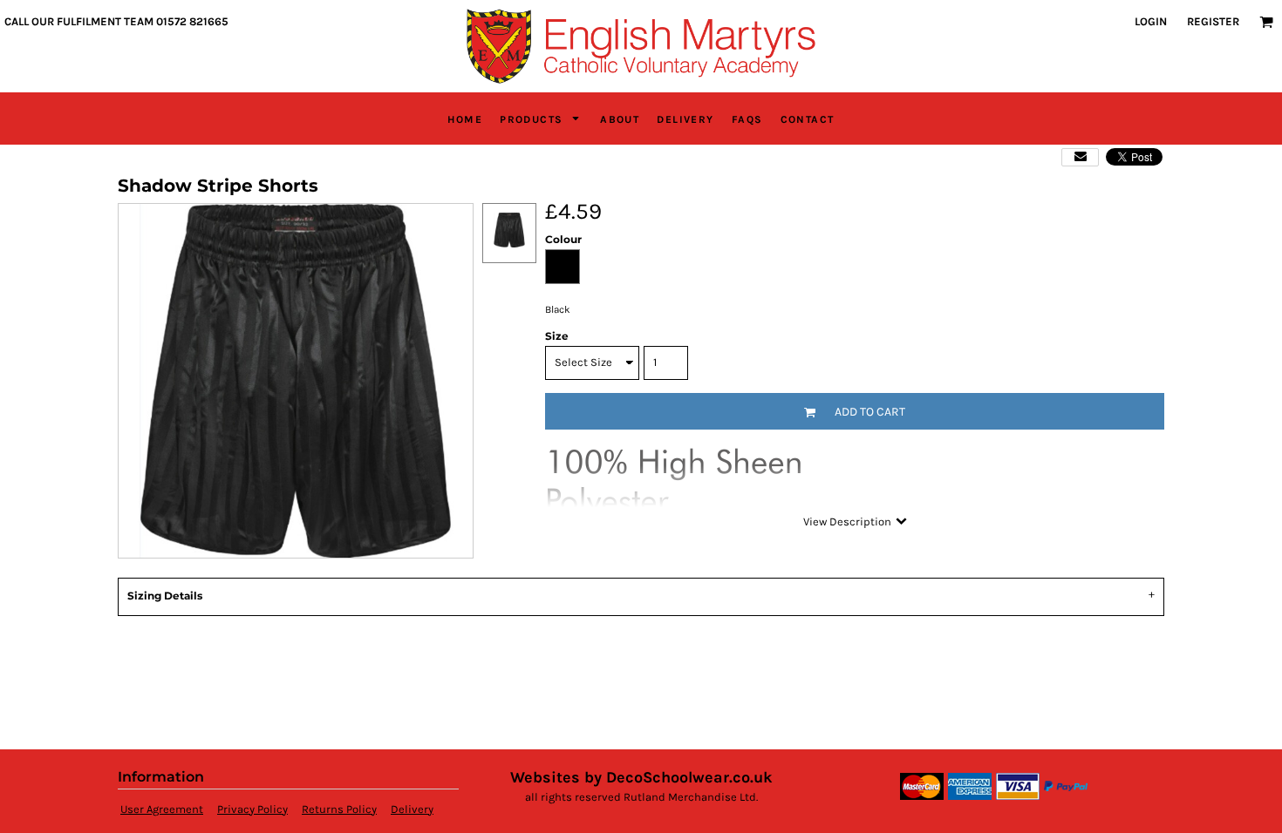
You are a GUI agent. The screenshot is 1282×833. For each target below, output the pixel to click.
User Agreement (161, 809)
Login (1151, 21)
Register (1213, 21)
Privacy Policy (252, 809)
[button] (1266, 22)
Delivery (412, 809)
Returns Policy (339, 809)
